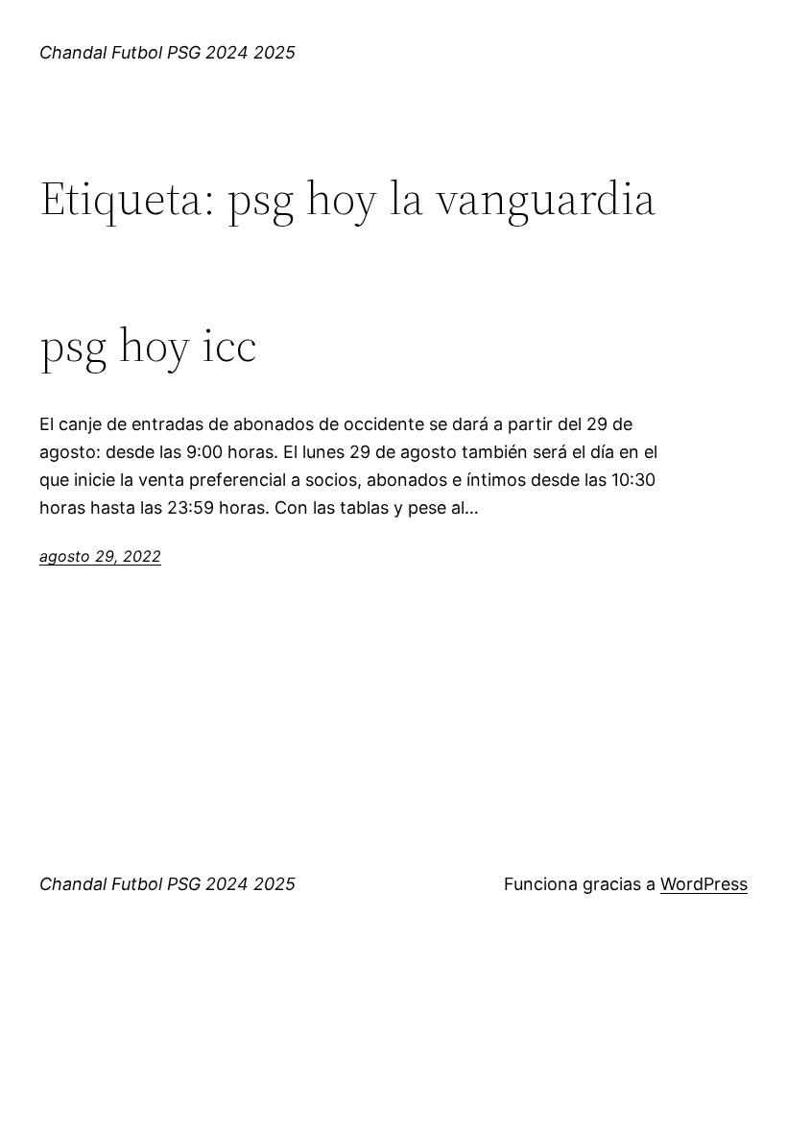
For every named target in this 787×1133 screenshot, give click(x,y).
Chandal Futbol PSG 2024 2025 (167, 52)
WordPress (704, 884)
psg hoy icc (148, 345)
